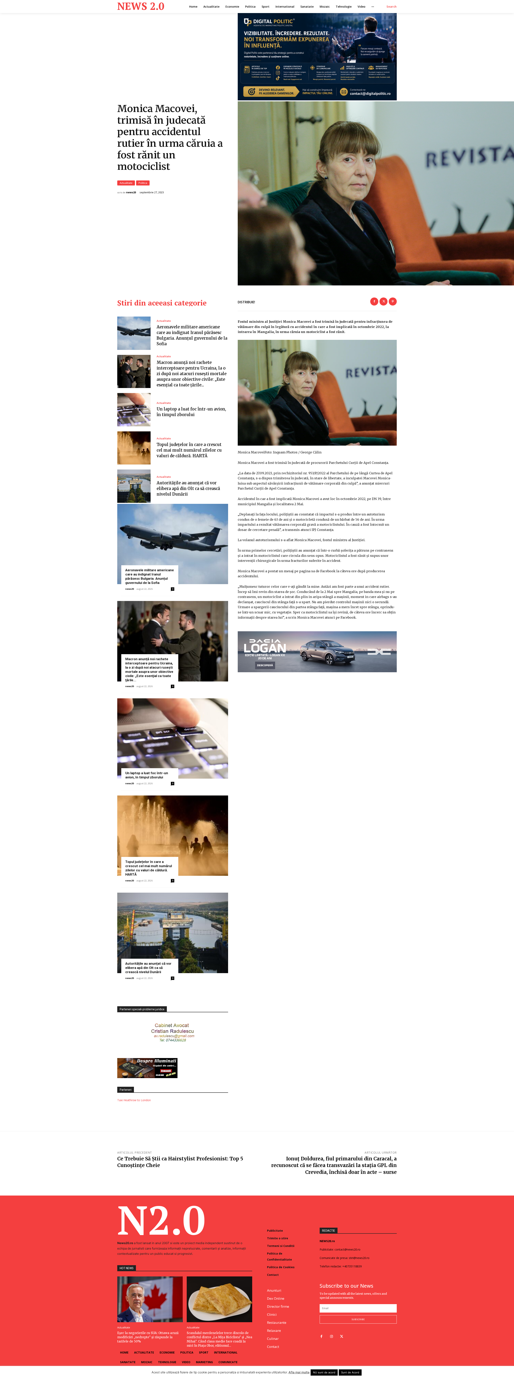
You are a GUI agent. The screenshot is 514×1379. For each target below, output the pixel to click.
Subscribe (358, 1319)
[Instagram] (331, 1337)
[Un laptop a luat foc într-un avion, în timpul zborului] (134, 409)
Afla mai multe (299, 1372)
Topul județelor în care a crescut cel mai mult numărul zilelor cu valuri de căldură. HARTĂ (189, 450)
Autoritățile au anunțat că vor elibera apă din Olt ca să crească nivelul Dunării (188, 488)
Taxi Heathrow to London (134, 1100)
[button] (392, 6)
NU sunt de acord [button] (324, 1372)
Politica (143, 183)
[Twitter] (383, 301)
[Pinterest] (393, 301)
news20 (131, 192)
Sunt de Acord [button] (350, 1372)
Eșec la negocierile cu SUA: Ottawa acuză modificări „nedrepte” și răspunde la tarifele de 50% (147, 1337)
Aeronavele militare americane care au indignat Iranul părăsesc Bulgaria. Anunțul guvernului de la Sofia (149, 576)
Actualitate (126, 183)
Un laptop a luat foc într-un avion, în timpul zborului (146, 775)
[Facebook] (374, 301)
